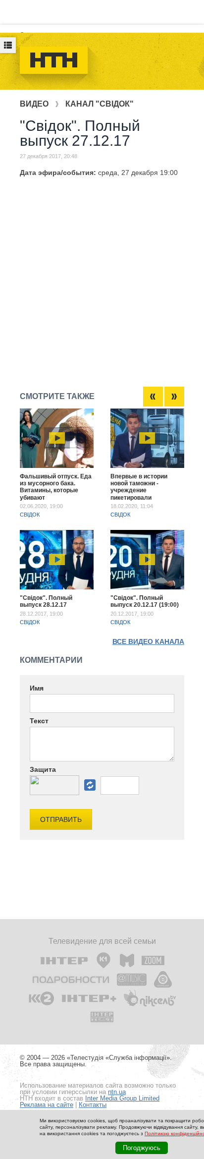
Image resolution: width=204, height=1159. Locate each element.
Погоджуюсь (141, 1148)
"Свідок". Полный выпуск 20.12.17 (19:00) (144, 601)
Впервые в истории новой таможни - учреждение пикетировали (138, 487)
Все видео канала (148, 641)
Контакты (92, 1104)
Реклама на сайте (46, 1104)
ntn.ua (117, 1092)
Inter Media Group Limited (122, 1098)
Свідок (30, 515)
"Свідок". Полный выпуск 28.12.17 (46, 601)
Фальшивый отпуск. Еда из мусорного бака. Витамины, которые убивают (56, 487)
